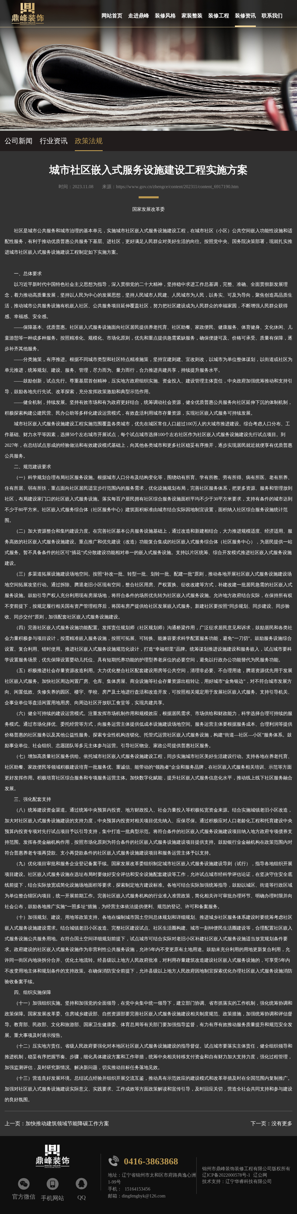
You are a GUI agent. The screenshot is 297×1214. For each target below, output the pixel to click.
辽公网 (260, 1175)
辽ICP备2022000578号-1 (226, 1175)
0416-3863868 (143, 1161)
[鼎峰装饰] (25, 13)
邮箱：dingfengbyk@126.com (136, 1195)
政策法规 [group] (89, 141)
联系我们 (272, 15)
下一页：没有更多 (271, 1123)
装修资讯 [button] (245, 15)
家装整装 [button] (192, 15)
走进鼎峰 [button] (138, 15)
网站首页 (112, 15)
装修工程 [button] (218, 15)
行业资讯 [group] (54, 141)
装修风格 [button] (165, 15)
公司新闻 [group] (18, 141)
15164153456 (137, 1188)
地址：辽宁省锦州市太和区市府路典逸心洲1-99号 (152, 1178)
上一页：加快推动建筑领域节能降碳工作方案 (57, 1123)
